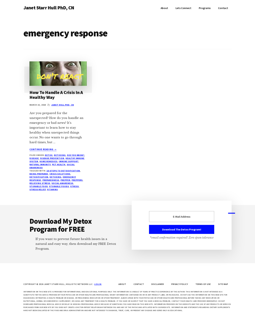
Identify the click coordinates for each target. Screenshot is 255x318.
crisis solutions (59, 174)
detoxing (55, 177)
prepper (65, 180)
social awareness (62, 183)
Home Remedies (48, 161)
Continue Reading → (43, 149)
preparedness (50, 180)
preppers (77, 180)
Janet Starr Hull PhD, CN (48, 8)
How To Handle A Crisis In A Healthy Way (56, 94)
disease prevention (52, 158)
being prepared (38, 174)
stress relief (37, 189)
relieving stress (39, 183)
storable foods (59, 186)
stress (74, 186)
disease (34, 158)
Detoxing (60, 155)
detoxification (38, 177)
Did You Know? (75, 155)
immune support (68, 161)
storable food (38, 186)
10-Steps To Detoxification (63, 170)
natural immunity (40, 164)
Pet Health (58, 164)
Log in (98, 284)
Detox (49, 155)
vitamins (52, 189)
